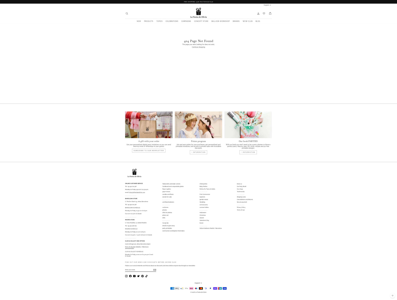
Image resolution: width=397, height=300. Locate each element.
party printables (167, 228)
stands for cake (167, 197)
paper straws (166, 191)
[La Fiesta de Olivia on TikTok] (146, 276)
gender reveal (204, 199)
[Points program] (198, 124)
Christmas (203, 215)
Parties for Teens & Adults (207, 189)
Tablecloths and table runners (171, 184)
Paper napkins (166, 189)
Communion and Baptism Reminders (173, 231)
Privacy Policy (241, 207)
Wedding (202, 202)
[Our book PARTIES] (248, 124)
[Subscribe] (154, 270)
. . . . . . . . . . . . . (166, 199)
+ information (198, 152)
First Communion (205, 194)
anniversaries (204, 205)
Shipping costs (241, 197)
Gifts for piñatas (167, 212)
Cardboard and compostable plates (173, 186)
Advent (202, 218)
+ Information (248, 152)
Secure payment (242, 202)
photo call (165, 215)
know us (239, 184)
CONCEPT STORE (201, 21)
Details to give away (168, 225)
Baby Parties (203, 186)
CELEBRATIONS (172, 21)
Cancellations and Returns (245, 199)
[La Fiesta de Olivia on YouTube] (134, 276)
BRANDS (236, 21)
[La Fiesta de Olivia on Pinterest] (142, 276)
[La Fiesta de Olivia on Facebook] (130, 276)
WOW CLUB (247, 21)
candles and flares (168, 194)
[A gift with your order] (149, 124)
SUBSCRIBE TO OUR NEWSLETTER (149, 150)
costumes (165, 207)
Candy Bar (165, 223)
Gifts (163, 218)
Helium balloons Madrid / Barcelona (211, 228)
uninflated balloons (168, 202)
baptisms (202, 197)
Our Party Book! (241, 186)
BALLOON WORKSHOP (221, 21)
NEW (139, 21)
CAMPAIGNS (186, 21)
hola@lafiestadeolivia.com (137, 192)
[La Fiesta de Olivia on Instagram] (126, 276)
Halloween (203, 212)
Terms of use (241, 210)
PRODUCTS (148, 21)
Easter (201, 223)
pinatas (164, 210)
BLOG (258, 21)
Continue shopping (198, 47)
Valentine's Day (204, 220)
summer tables (204, 207)
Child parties (203, 184)
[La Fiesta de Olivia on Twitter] (138, 276)
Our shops (240, 189)
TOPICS (159, 21)
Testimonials (241, 191)
